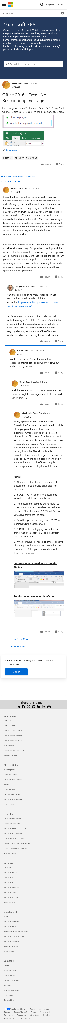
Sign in (16, 671)
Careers (7, 965)
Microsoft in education (12, 818)
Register (50, 4)
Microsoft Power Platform (13, 887)
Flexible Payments (10, 804)
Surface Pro (8, 720)
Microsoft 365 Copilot (12, 897)
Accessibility (8, 995)
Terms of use (8, 1015)
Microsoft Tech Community (14, 936)
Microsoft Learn (10, 926)
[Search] (42, 5)
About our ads (9, 1018)
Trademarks (21, 1015)
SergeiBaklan (22, 286)
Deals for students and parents (15, 848)
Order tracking (9, 789)
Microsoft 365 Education (13, 833)
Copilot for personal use (13, 740)
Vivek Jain (17, 83)
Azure (6, 916)
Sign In (60, 4)
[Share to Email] (49, 706)
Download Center (10, 774)
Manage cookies (46, 1012)
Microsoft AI (8, 867)
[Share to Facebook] (23, 706)
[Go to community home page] (10, 4)
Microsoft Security (10, 872)
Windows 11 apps (10, 755)
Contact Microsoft (20, 1012)
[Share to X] (28, 706)
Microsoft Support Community (24, 42)
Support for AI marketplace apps (16, 931)
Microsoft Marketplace (12, 941)
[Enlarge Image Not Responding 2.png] (39, 608)
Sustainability (9, 1000)
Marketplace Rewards (12, 946)
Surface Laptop (9, 725)
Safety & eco (34, 1015)
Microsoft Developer (11, 921)
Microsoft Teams (10, 892)
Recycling (46, 1015)
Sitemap (7, 1012)
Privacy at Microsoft (11, 980)
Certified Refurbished (12, 794)
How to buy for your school (14, 838)
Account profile (9, 769)
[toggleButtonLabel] (62, 13)
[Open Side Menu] (4, 4)
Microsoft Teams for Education (15, 828)
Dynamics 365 (9, 877)
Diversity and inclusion (12, 990)
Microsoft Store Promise (13, 799)
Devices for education (12, 823)
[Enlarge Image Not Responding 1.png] (39, 579)
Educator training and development (17, 843)
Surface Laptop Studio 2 (13, 730)
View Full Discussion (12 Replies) (19, 176)
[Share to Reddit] (33, 706)
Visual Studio (9, 951)
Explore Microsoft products (14, 750)
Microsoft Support (25, 49)
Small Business (9, 902)
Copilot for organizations (13, 735)
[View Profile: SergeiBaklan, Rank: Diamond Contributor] (10, 288)
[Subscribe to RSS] (43, 706)
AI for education (10, 853)
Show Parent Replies (10, 181)
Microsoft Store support (13, 779)
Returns (7, 784)
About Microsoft (10, 970)
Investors (7, 985)
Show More (11, 150)
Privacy (33, 1012)
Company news (9, 975)
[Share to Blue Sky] (38, 706)
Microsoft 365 (11, 13)
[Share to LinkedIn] (18, 706)
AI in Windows (9, 745)
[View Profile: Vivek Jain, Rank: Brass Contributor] (6, 85)
